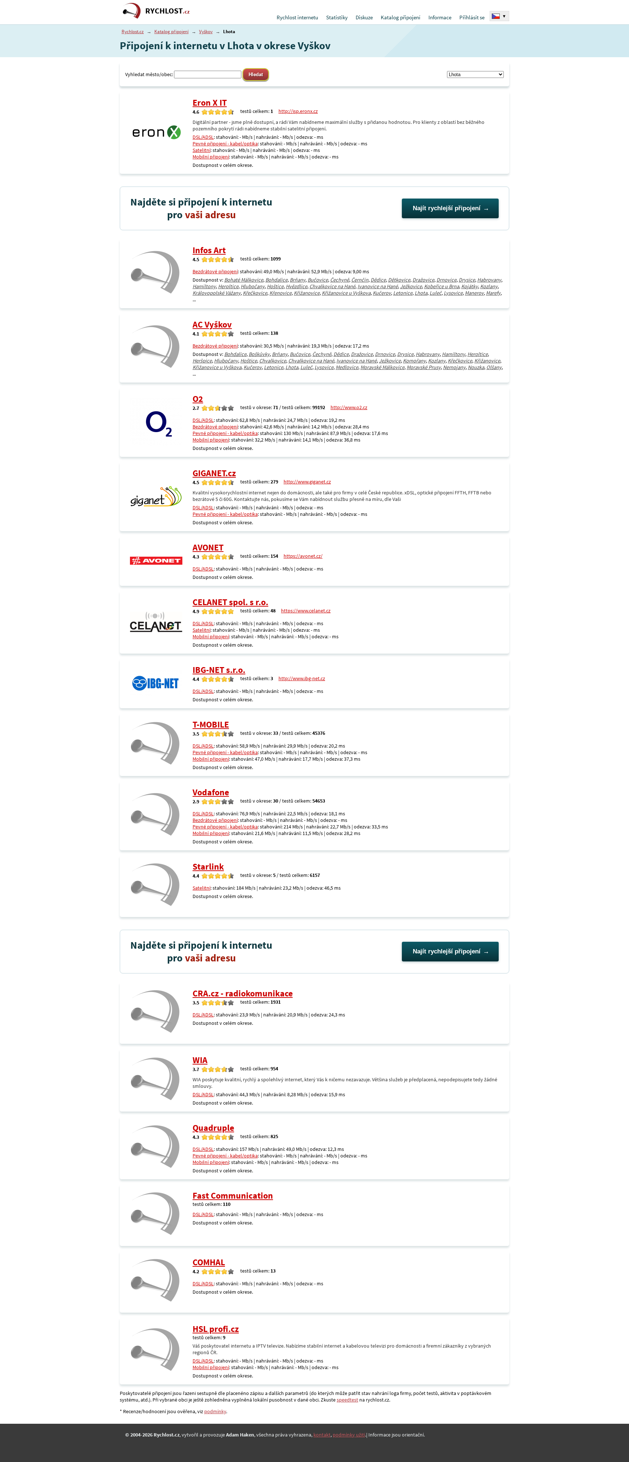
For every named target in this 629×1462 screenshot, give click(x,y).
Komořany (414, 360)
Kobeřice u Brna (441, 286)
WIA (200, 1060)
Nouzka (476, 367)
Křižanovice (307, 293)
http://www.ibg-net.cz (301, 678)
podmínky (215, 1411)
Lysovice (453, 293)
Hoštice (275, 286)
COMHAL (209, 1262)
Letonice (402, 293)
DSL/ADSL (203, 137)
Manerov (474, 293)
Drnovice (446, 280)
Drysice (467, 280)
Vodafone (211, 792)
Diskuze (364, 17)
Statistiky (337, 17)
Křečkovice (255, 293)
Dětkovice (399, 280)
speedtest (347, 1399)
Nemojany (454, 367)
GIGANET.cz (214, 473)
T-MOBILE (211, 724)
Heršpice (202, 360)
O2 (198, 398)
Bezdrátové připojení (215, 271)
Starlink (208, 866)
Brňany (297, 280)
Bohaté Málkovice (243, 280)
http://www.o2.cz (349, 407)
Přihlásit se (471, 17)
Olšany (494, 367)
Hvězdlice (296, 286)
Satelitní (201, 150)
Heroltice (228, 286)
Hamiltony (204, 286)
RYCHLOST (167, 11)
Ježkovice (411, 286)
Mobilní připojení (211, 156)
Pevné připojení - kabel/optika (225, 143)
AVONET (208, 547)
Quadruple (213, 1127)
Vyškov (206, 31)
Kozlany (489, 286)
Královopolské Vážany (217, 293)
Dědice (378, 280)
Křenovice (280, 293)
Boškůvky (259, 354)
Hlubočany (253, 286)
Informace (439, 17)
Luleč (436, 293)
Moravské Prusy (424, 367)
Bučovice (318, 280)
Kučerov (382, 293)
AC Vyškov (212, 324)
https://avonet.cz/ (303, 556)
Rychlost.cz (133, 31)
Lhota (421, 293)
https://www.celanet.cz (306, 610)
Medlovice (347, 367)
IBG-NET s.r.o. (219, 670)
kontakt (322, 1434)
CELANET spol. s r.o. (230, 602)
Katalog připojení (400, 17)
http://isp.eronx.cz (298, 111)
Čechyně (339, 280)
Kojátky (469, 286)
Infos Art (209, 250)
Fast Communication (233, 1195)
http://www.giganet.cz (307, 481)
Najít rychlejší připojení (446, 208)
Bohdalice (276, 280)
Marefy (493, 293)
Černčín (359, 280)
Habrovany (489, 280)
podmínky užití (349, 1434)
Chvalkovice (272, 360)
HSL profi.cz (216, 1329)
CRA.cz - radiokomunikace (243, 993)
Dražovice (423, 280)
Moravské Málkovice (382, 367)
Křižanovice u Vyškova (346, 293)
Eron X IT (210, 102)
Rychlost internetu (297, 17)
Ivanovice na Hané (377, 286)
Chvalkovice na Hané (332, 286)
